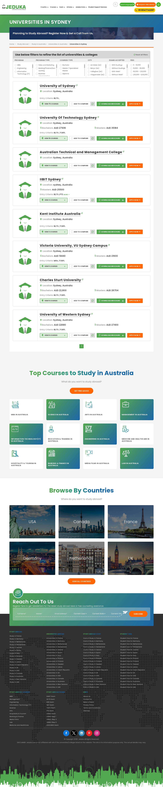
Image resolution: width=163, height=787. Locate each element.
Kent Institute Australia (60, 214)
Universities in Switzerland (57, 647)
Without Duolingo (118, 68)
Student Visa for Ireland (129, 650)
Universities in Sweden (55, 664)
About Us (86, 696)
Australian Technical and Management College (81, 152)
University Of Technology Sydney (68, 118)
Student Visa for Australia (130, 681)
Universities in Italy (54, 655)
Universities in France (55, 638)
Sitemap (86, 711)
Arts (11, 711)
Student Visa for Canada (129, 678)
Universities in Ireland (55, 650)
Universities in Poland (55, 658)
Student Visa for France (129, 638)
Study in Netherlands (18, 642)
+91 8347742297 (146, 10)
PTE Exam (50, 711)
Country (44, 7)
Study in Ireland (16, 647)
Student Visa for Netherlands (131, 644)
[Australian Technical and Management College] (25, 159)
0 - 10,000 (137, 65)
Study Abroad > (24, 44)
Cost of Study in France (92, 638)
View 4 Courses (51, 200)
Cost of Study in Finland (92, 661)
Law (11, 722)
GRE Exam (50, 702)
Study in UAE (14, 682)
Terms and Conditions (91, 708)
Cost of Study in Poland (92, 658)
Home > (13, 44)
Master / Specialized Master (70, 69)
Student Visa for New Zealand (131, 684)
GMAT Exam (51, 696)
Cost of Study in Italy (91, 655)
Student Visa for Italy (128, 655)
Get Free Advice (81, 391)
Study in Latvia (15, 662)
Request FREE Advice (147, 5)
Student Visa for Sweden (129, 664)
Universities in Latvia (54, 667)
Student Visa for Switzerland (131, 647)
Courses (53, 7)
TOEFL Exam (51, 708)
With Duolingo (117, 65)
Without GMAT (117, 75)
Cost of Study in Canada (92, 678)
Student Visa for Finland (129, 661)
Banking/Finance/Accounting (47, 69)
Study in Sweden (16, 659)
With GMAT (116, 71)
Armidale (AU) (95, 65)
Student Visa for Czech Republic (132, 670)
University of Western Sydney (65, 314)
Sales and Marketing (46, 65)
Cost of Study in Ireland (92, 650)
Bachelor (66, 65)
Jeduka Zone (80, 7)
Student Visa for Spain (129, 653)
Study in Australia (16, 676)
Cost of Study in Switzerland (94, 647)
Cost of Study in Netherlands (94, 644)
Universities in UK (53, 673)
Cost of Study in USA (91, 676)
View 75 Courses (51, 104)
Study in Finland (16, 656)
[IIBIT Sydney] (25, 190)
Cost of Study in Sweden (92, 664)
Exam (61, 7)
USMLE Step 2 (52, 719)
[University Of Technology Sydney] (25, 128)
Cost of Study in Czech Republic (95, 670)
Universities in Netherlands (57, 644)
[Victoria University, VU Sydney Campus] (25, 256)
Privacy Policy (88, 705)
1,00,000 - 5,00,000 (140, 75)
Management (15, 699)
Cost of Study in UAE (91, 687)
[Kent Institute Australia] (25, 223)
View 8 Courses (50, 335)
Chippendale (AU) (97, 75)
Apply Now (134, 104)
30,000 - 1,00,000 (139, 71)
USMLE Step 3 (52, 722)
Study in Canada (16, 673)
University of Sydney (57, 86)
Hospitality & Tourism (18, 714)
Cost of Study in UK (90, 673)
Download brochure (110, 104)
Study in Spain (15, 650)
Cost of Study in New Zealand (94, 684)
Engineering (21, 68)
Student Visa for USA (128, 676)
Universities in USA (54, 676)
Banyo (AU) (94, 68)
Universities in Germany (56, 641)
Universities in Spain (54, 653)
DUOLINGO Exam (53, 725)
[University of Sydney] (25, 95)
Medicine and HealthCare (19, 725)
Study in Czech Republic (19, 665)
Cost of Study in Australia (93, 681)
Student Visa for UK (127, 673)
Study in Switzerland (17, 645)
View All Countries (81, 581)
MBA (19, 65)
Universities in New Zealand (57, 684)
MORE (66, 194)
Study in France (16, 636)
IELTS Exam (51, 699)
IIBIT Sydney (50, 179)
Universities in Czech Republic (58, 670)
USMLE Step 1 (51, 716)
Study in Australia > (40, 44)
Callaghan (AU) (96, 71)
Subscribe (138, 614)
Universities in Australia (56, 681)
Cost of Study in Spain (92, 653)
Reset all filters (141, 55)
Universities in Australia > (58, 44)
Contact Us (87, 699)
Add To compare (81, 104)
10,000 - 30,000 (139, 68)
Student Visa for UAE (128, 687)
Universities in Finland (55, 661)
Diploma (66, 74)
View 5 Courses (50, 266)
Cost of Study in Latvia (92, 667)
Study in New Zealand (18, 679)
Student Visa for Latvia (129, 667)
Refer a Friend (88, 702)
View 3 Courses (50, 165)
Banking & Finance (17, 716)
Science (13, 708)
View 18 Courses (51, 138)
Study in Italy (15, 653)
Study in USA (14, 670)
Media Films (14, 719)
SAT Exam (50, 705)
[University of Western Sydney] (25, 325)
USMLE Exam (51, 714)
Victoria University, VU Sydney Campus (74, 245)
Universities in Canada (55, 678)
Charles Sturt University (60, 280)
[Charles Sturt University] (25, 291)
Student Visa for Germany (130, 641)
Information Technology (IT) (23, 72)
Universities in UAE (54, 687)
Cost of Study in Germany (93, 641)
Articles (69, 7)
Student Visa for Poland (129, 658)
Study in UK (14, 668)
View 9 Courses (50, 301)
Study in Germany (16, 639)
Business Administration (44, 75)
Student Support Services (97, 7)
